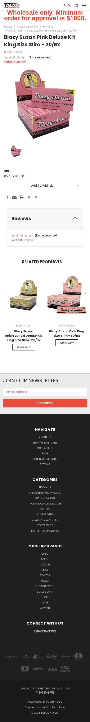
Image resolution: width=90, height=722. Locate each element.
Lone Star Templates (53, 707)
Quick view (23, 347)
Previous (5, 292)
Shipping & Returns (45, 442)
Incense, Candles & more (45, 503)
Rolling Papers (45, 498)
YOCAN (45, 581)
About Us (45, 437)
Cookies (45, 564)
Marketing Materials (45, 530)
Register (52, 459)
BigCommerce (52, 701)
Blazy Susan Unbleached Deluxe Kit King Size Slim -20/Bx (23, 335)
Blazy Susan (45, 591)
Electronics (45, 525)
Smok (45, 570)
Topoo (45, 559)
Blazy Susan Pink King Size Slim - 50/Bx (66, 333)
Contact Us (45, 448)
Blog (45, 453)
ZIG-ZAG (45, 575)
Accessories (45, 514)
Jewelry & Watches (45, 520)
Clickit (45, 597)
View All (45, 608)
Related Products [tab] (42, 262)
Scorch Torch (45, 586)
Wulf (45, 602)
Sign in (36, 459)
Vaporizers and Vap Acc (45, 492)
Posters (45, 509)
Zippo (45, 553)
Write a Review (15, 62)
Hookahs (45, 487)
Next (85, 292)
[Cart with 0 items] (76, 5)
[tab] (45, 219)
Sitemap (45, 464)
